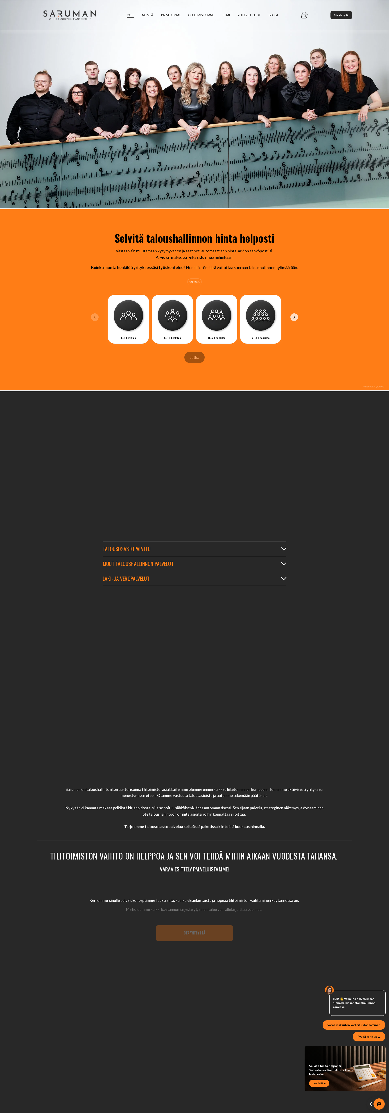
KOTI (130, 15)
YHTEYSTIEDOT (249, 15)
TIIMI (226, 15)
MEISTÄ (147, 15)
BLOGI (273, 15)
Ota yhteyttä (341, 15)
